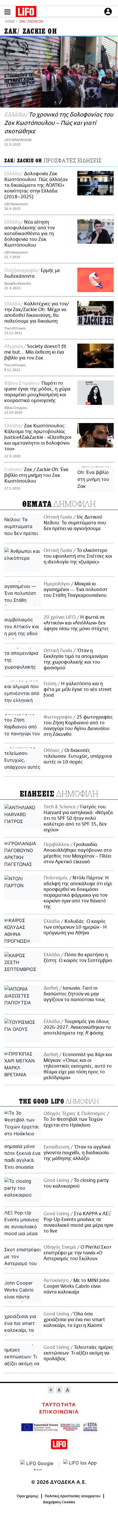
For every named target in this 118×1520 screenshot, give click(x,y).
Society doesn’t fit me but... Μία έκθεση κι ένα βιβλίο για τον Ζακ (35, 352)
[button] (7, 11)
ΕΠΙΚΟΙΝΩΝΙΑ (59, 1412)
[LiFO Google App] (37, 1465)
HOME (10, 21)
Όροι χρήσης (27, 1496)
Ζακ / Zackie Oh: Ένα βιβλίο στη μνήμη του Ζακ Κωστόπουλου (36, 475)
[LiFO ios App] (80, 1465)
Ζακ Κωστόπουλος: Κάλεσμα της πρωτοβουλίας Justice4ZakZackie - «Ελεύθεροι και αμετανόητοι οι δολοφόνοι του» (37, 437)
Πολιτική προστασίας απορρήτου (73, 1496)
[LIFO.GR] (26, 12)
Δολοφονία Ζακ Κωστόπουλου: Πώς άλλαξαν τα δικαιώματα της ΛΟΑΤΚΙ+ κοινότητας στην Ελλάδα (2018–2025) (36, 185)
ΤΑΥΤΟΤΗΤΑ (59, 1405)
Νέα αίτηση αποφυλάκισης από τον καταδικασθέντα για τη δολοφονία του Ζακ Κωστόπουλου (29, 234)
